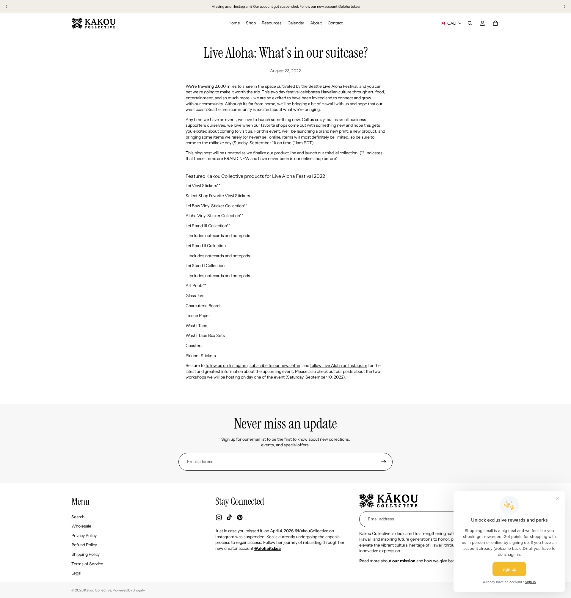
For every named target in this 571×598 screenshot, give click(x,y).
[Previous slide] (6, 6)
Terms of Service (87, 563)
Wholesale (81, 526)
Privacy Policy (84, 535)
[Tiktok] (229, 517)
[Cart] (495, 23)
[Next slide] (564, 6)
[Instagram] (218, 517)
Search (77, 516)
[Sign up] (383, 462)
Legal (76, 573)
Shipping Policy (85, 554)
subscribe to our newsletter (275, 365)
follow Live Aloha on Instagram (338, 365)
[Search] (469, 23)
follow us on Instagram (226, 365)
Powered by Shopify (129, 590)
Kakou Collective (97, 590)
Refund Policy (84, 544)
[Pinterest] (239, 517)
